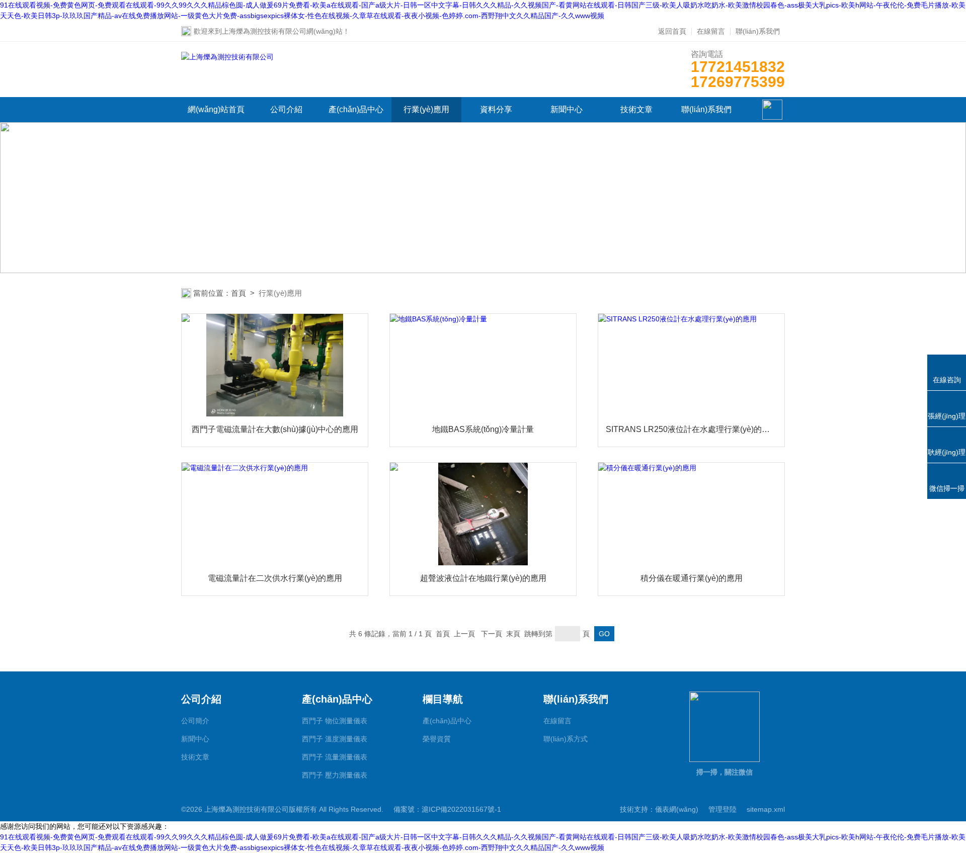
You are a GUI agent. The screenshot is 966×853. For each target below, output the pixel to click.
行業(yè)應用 (426, 109)
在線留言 (711, 31)
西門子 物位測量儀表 (334, 721)
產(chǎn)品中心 (356, 109)
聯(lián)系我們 (758, 31)
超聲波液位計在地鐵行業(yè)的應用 (483, 578)
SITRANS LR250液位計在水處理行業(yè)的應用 (691, 429)
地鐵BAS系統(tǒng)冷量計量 (483, 429)
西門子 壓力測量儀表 (334, 775)
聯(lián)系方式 (565, 739)
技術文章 (636, 109)
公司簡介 (195, 721)
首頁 (238, 293)
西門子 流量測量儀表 (334, 757)
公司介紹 (286, 109)
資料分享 (496, 109)
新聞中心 (566, 109)
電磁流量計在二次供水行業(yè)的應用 (275, 578)
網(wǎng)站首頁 (216, 109)
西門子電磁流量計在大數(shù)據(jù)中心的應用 (275, 429)
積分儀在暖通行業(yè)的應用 (691, 578)
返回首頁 (672, 31)
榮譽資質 (437, 739)
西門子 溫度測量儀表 (334, 739)
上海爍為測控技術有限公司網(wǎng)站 (282, 31)
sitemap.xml (766, 809)
